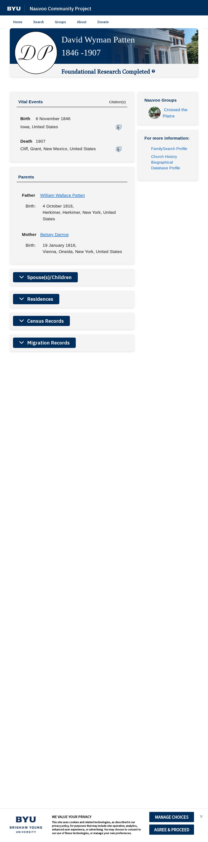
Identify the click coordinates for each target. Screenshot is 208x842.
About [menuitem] (82, 22)
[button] (14, 9)
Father (28, 195)
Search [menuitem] (38, 22)
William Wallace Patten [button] (62, 195)
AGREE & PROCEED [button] (171, 829)
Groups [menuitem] (60, 22)
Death (26, 141)
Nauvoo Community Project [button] (60, 8)
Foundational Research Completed (106, 71)
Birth (25, 118)
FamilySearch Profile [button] (169, 149)
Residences (40, 299)
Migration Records (48, 342)
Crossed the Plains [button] (176, 112)
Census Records (45, 321)
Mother (28, 234)
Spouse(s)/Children (49, 277)
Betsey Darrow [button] (54, 234)
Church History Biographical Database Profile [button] (165, 162)
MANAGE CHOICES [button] (171, 817)
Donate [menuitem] (103, 22)
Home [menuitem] (17, 22)
